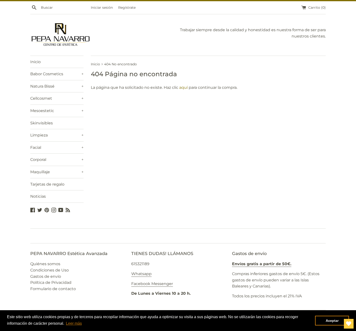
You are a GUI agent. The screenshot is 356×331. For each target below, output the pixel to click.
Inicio (35, 62)
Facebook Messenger (152, 283)
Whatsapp (141, 273)
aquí (183, 87)
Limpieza (57, 135)
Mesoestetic (57, 110)
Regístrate (127, 7)
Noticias (38, 196)
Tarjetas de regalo (47, 184)
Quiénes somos (45, 264)
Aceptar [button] (332, 321)
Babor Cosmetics (57, 74)
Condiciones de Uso (49, 270)
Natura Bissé (57, 86)
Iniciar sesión (102, 7)
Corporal (57, 159)
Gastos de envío (45, 276)
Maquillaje (57, 172)
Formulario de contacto (53, 288)
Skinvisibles (41, 123)
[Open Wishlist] (349, 324)
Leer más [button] (74, 323)
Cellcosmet (57, 98)
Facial (57, 147)
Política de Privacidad (50, 282)
